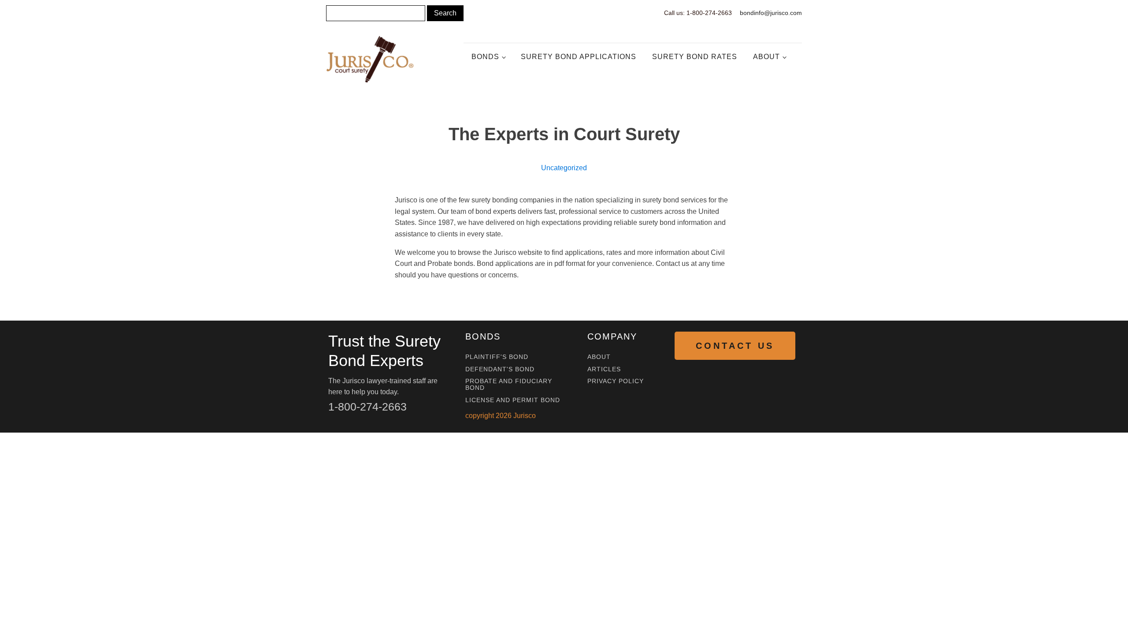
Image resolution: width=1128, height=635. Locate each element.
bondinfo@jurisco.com (771, 12)
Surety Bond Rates (694, 56)
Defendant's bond (499, 369)
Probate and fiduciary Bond (508, 384)
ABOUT (599, 357)
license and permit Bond (512, 400)
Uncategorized (564, 168)
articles (604, 369)
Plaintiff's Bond (496, 357)
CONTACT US (735, 346)
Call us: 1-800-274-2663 (698, 12)
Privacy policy (615, 381)
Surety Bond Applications (578, 56)
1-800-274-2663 (367, 406)
